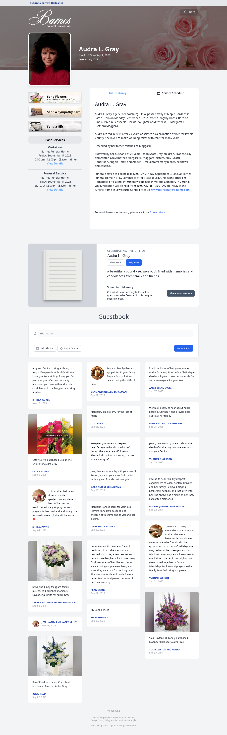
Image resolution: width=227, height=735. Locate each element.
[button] (55, 434)
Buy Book (134, 262)
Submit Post (183, 348)
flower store (157, 212)
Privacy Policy (104, 720)
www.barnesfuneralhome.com (170, 190)
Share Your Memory (181, 293)
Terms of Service (122, 720)
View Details (55, 163)
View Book (115, 262)
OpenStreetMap (117, 725)
